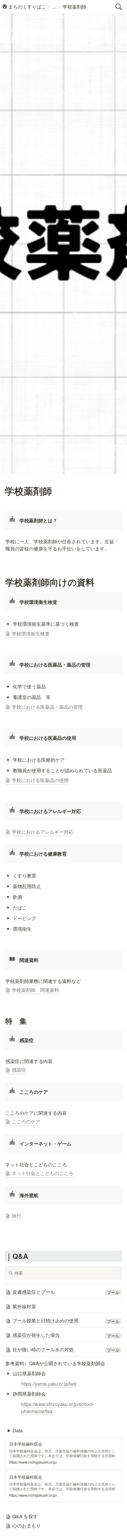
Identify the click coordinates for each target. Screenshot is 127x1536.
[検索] (119, 7)
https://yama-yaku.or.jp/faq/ (49, 1383)
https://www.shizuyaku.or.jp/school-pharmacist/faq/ (57, 1408)
